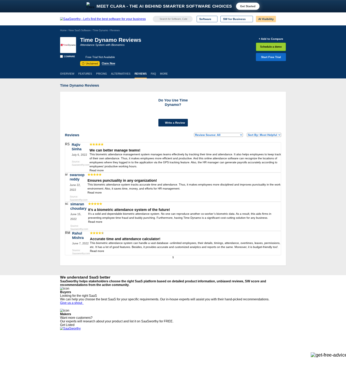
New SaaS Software (80, 30)
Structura (113, 354)
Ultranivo (113, 361)
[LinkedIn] (267, 351)
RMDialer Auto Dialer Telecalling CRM (131, 365)
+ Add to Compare (271, 38)
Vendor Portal (68, 358)
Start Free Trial (271, 57)
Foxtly (111, 376)
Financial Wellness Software (179, 379)
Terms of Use (98, 350)
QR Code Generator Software (180, 358)
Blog (63, 365)
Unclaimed (90, 63)
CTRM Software (172, 354)
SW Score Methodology (75, 368)
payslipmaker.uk (117, 358)
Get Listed (68, 325)
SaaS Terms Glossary (74, 372)
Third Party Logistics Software (181, 350)
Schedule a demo (271, 46)
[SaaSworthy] (103, 19)
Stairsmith (113, 347)
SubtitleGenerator (118, 372)
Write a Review (174, 122)
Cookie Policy (98, 354)
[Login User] (281, 19)
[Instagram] (269, 351)
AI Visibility (266, 19)
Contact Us (67, 376)
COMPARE (69, 56)
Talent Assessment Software (179, 372)
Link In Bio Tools (172, 365)
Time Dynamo (100, 30)
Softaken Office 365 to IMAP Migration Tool (134, 379)
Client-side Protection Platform (181, 361)
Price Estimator (69, 354)
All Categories (69, 350)
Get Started (247, 6)
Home (63, 30)
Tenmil (111, 350)
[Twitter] (265, 351)
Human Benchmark (119, 368)
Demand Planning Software (179, 347)
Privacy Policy (98, 347)
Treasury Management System (181, 376)
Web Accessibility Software (178, 368)
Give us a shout (72, 303)
